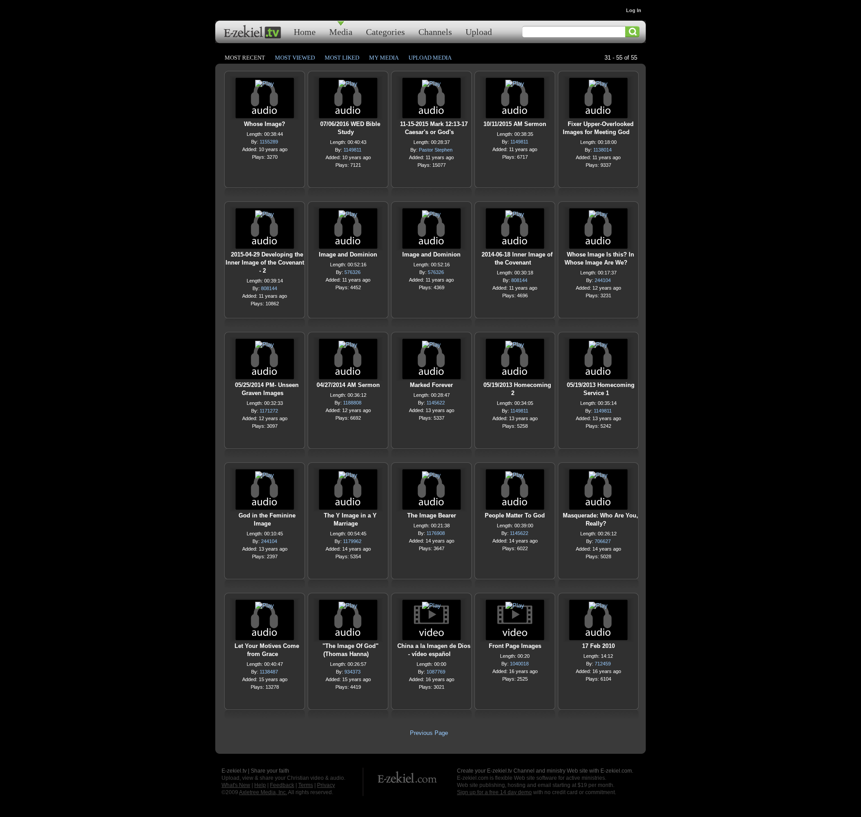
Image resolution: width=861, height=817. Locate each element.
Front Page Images (515, 646)
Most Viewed (295, 57)
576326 (352, 272)
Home (305, 31)
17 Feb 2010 (598, 646)
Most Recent (245, 57)
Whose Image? (264, 124)
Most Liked (342, 57)
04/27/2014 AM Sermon (348, 385)
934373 (352, 671)
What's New (236, 785)
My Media (384, 57)
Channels (435, 31)
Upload (478, 31)
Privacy (326, 785)
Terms (305, 785)
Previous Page (429, 733)
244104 (603, 280)
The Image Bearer (431, 515)
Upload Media (430, 57)
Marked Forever (431, 385)
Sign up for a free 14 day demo (494, 792)
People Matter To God (515, 515)
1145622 (435, 402)
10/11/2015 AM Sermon (514, 124)
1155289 (269, 141)
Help (260, 785)
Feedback (282, 785)
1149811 (352, 149)
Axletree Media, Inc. (263, 792)
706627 (603, 541)
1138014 (602, 149)
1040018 (519, 663)
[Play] (264, 86)
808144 (269, 288)
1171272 (269, 410)
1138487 (269, 671)
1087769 (435, 671)
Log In (633, 10)
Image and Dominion (348, 254)
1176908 (435, 533)
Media (340, 31)
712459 (603, 663)
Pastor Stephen (435, 149)
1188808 (352, 402)
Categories (385, 31)
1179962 (352, 541)
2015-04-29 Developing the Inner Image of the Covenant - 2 (265, 262)
